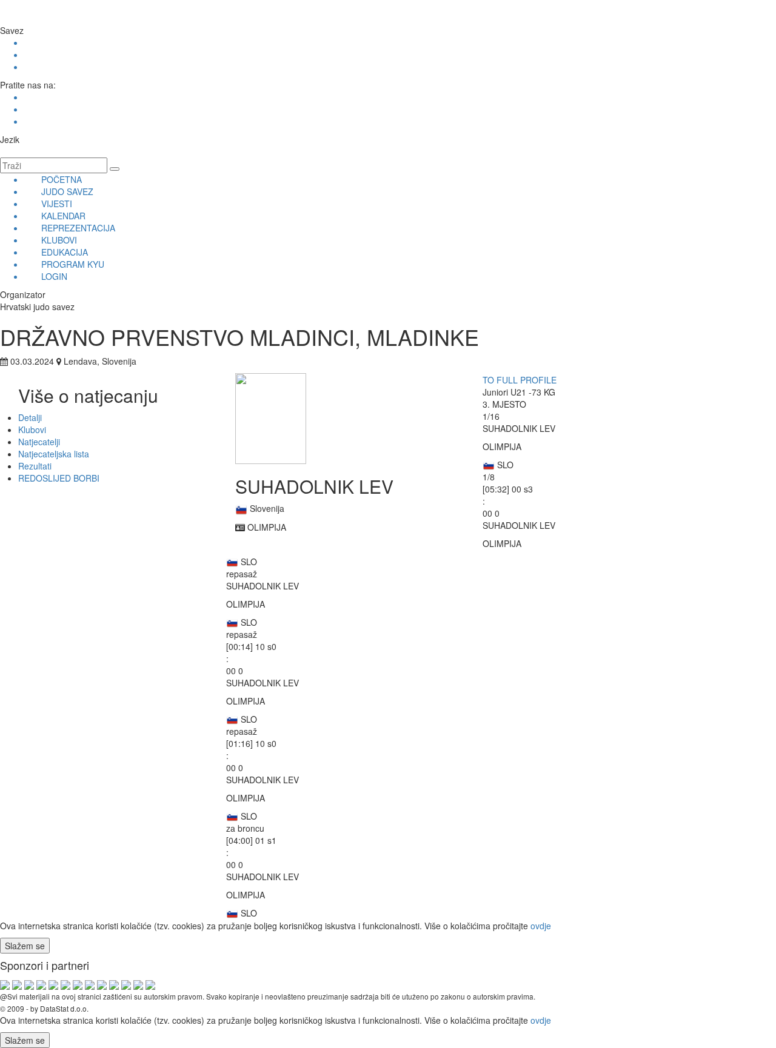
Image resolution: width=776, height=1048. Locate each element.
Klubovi (32, 429)
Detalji (30, 417)
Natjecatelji (39, 442)
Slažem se (25, 946)
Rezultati (35, 466)
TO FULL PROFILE (520, 380)
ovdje (540, 926)
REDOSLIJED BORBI (58, 478)
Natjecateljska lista (53, 454)
